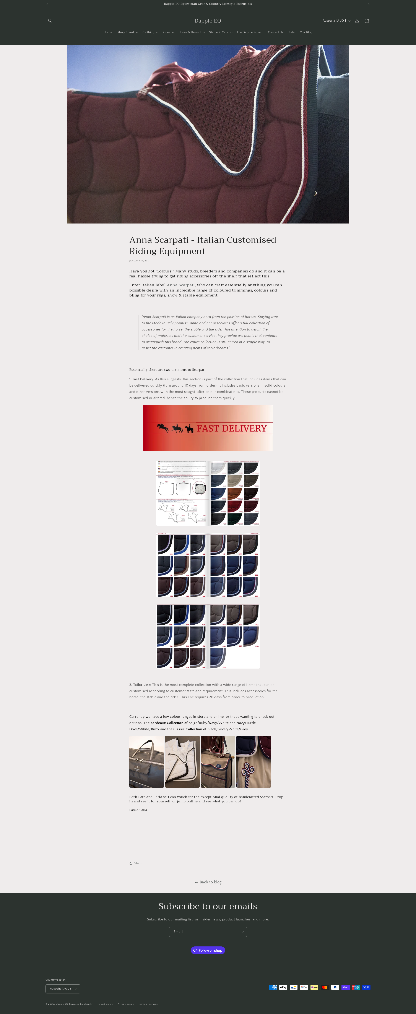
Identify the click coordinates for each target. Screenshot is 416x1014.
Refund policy (105, 1004)
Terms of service (148, 1004)
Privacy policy (125, 1004)
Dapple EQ (62, 1004)
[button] (50, 21)
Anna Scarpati (181, 285)
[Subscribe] (242, 932)
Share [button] (138, 863)
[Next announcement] (369, 4)
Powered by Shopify (81, 1004)
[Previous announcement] (47, 4)
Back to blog (211, 882)
